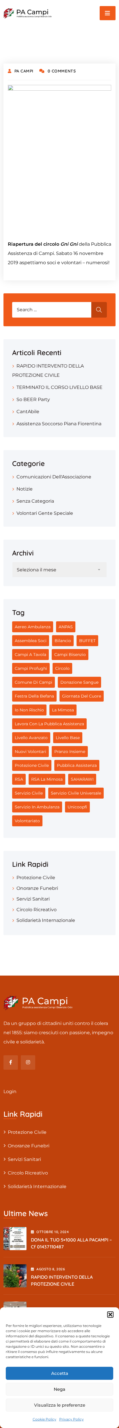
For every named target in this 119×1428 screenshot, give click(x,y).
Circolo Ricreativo (36, 909)
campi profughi (31, 668)
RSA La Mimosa (47, 779)
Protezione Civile (32, 765)
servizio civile (29, 793)
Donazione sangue (79, 682)
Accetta (59, 1373)
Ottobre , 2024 (52, 1232)
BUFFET (87, 640)
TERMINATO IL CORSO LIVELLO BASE (59, 387)
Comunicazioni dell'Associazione (53, 477)
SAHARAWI (82, 779)
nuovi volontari (30, 751)
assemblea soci (31, 640)
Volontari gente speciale (44, 513)
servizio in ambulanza (37, 807)
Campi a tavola (30, 654)
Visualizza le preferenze (59, 1405)
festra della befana (34, 696)
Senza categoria (35, 501)
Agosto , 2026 (50, 1269)
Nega (59, 1389)
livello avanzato (31, 737)
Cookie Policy (44, 1419)
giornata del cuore (81, 696)
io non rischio (29, 710)
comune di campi (33, 682)
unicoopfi (77, 807)
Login (9, 1091)
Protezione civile (35, 877)
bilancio (63, 640)
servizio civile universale (76, 793)
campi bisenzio (70, 654)
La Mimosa (63, 710)
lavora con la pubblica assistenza (49, 723)
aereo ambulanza (33, 626)
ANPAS (66, 626)
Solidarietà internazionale (45, 920)
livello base (68, 737)
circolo (62, 668)
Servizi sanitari (33, 899)
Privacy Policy (71, 1419)
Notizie (24, 489)
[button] (110, 1314)
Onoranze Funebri (37, 888)
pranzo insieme (69, 751)
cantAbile (27, 411)
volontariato (27, 820)
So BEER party (33, 399)
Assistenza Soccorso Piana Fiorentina (58, 423)
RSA (19, 779)
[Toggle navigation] (108, 13)
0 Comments (62, 71)
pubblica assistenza (77, 765)
